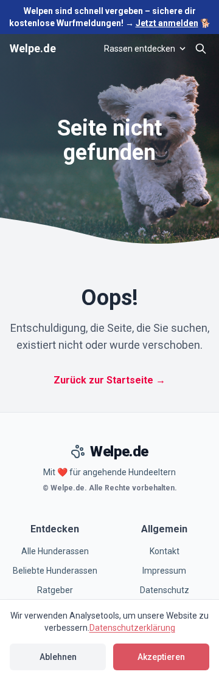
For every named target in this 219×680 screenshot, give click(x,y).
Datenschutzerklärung (132, 628)
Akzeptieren (161, 657)
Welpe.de (33, 48)
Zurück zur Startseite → (109, 380)
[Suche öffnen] (200, 48)
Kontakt (164, 551)
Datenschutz (164, 590)
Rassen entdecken (139, 48)
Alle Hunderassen (55, 551)
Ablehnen (58, 657)
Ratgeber (55, 590)
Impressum (164, 570)
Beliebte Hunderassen (55, 570)
